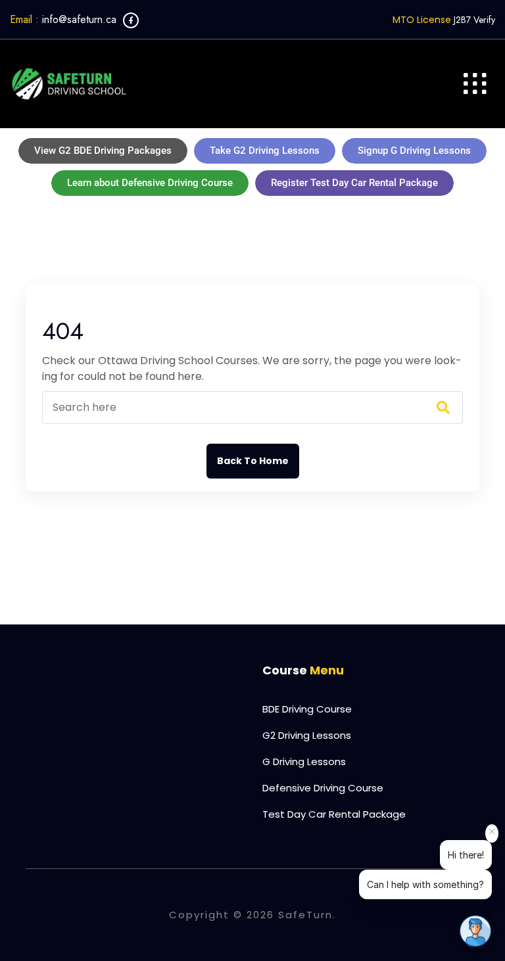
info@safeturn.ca (63, 19)
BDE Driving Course (307, 709)
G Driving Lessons (304, 761)
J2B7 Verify (474, 19)
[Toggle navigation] (475, 84)
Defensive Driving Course (322, 788)
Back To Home (253, 460)
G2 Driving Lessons (306, 735)
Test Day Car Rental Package (334, 814)
